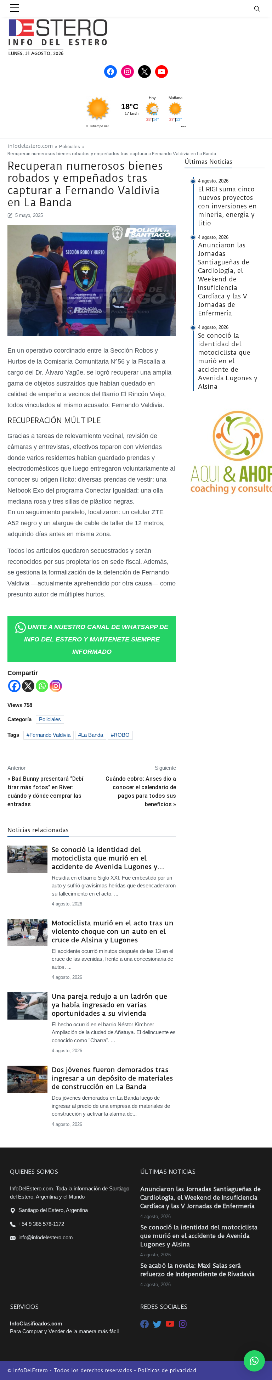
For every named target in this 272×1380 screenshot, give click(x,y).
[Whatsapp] (42, 686)
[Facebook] (14, 686)
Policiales (69, 146)
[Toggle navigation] (261, 8)
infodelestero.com (30, 146)
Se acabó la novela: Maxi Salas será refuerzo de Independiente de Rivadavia (197, 1270)
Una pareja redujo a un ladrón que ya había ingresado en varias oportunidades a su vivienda (109, 1004)
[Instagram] (56, 686)
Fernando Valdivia (49, 735)
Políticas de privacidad (167, 1370)
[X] (28, 686)
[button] (254, 1360)
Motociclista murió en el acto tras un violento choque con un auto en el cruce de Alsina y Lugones (113, 931)
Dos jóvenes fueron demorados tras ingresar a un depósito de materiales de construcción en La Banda (112, 1078)
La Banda (92, 735)
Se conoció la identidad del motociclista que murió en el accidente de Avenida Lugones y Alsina (105, 858)
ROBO (122, 735)
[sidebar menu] (14, 8)
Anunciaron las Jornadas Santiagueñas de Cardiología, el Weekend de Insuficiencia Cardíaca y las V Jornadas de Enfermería (200, 1197)
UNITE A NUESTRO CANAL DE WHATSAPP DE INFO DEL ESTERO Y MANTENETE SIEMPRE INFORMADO (96, 639)
